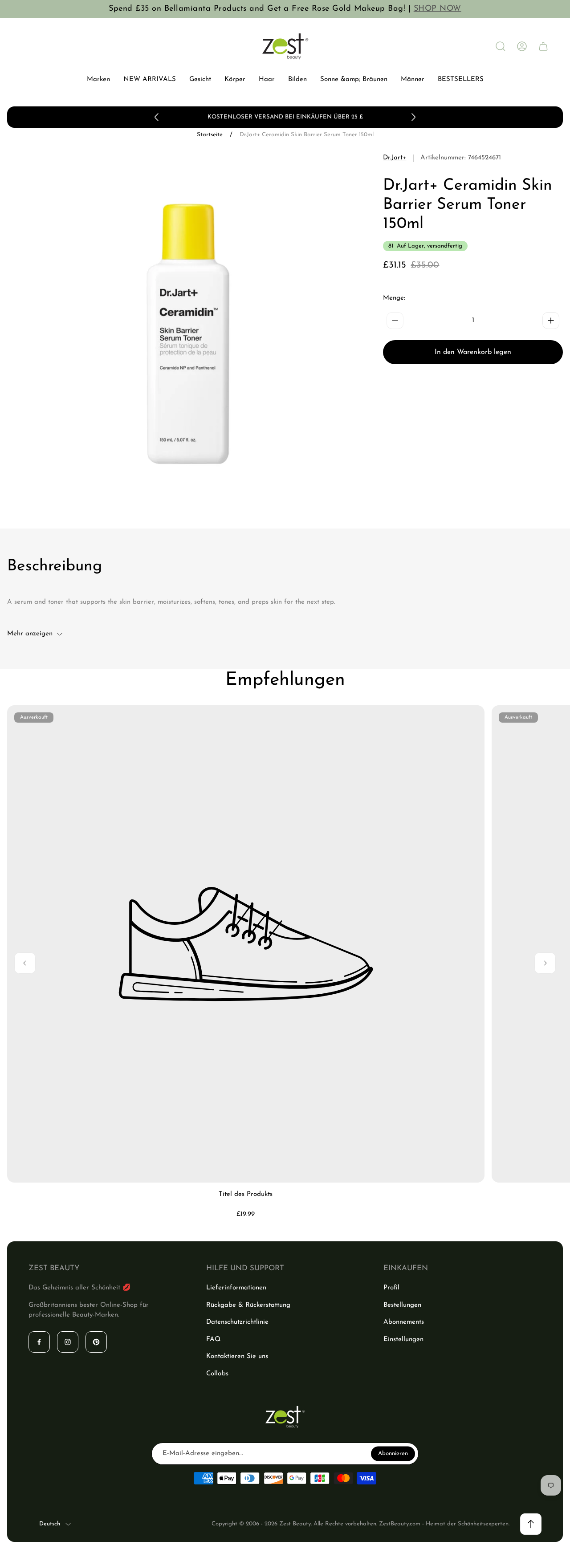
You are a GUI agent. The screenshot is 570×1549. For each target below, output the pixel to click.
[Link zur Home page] (285, 1417)
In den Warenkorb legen (473, 352)
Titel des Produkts (246, 1194)
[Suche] (500, 46)
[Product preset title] (245, 944)
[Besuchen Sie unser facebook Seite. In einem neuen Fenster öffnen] (39, 1342)
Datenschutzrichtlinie (237, 1322)
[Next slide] (413, 117)
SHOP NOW (437, 9)
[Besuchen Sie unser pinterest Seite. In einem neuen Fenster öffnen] (96, 1342)
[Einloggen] (522, 46)
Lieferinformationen (236, 1288)
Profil (391, 1288)
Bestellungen (402, 1305)
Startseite (210, 135)
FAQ (213, 1339)
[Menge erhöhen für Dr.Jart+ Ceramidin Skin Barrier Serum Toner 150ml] (550, 320)
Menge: (394, 298)
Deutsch (49, 1524)
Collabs (217, 1373)
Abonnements (403, 1322)
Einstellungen (403, 1339)
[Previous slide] (156, 117)
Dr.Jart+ (394, 157)
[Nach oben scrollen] (531, 1524)
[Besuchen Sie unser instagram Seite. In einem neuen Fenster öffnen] (67, 1342)
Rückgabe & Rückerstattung (248, 1305)
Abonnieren (393, 1453)
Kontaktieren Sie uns (237, 1356)
